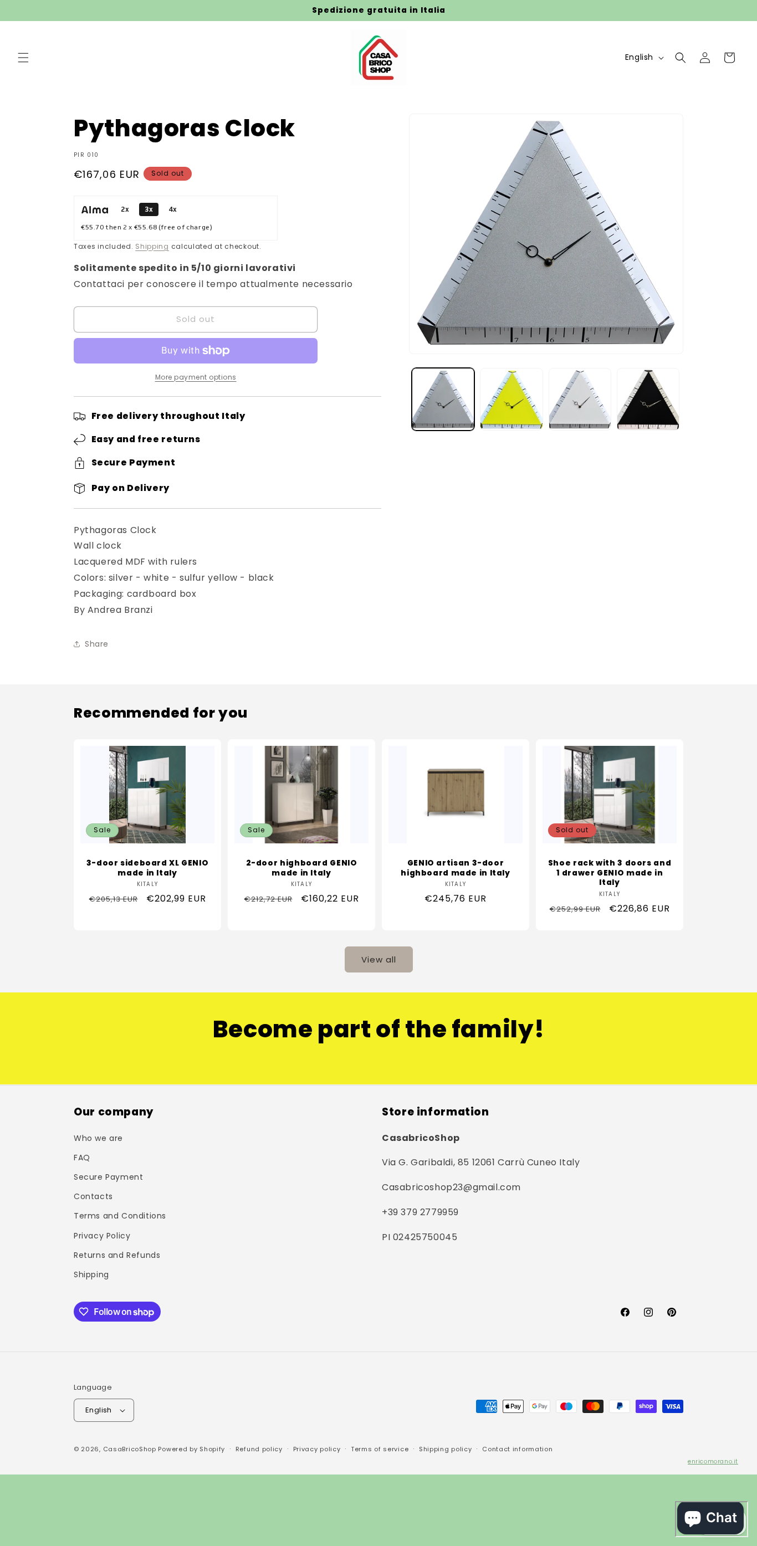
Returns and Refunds (117, 1254)
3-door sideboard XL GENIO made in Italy (147, 868)
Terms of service (379, 1449)
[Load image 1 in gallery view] (443, 399)
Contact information (517, 1449)
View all (378, 959)
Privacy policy (317, 1449)
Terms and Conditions (120, 1215)
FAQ (82, 1157)
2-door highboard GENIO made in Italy (301, 868)
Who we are (98, 1137)
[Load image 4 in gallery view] (648, 399)
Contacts (93, 1195)
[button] (23, 57)
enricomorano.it (713, 1461)
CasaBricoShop (129, 1449)
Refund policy (259, 1449)
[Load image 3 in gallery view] (580, 399)
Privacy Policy (102, 1235)
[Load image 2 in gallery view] (511, 399)
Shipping (152, 246)
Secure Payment (108, 1176)
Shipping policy (445, 1449)
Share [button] (97, 643)
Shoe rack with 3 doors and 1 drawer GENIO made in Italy (609, 873)
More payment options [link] (196, 377)
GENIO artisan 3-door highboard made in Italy (455, 868)
